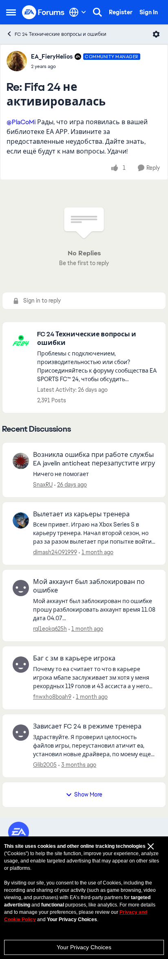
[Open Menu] (156, 34)
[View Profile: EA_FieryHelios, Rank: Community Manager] (17, 61)
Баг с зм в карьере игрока (74, 658)
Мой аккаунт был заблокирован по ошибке (89, 586)
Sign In (148, 12)
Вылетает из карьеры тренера (81, 514)
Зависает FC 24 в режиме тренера (87, 726)
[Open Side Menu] (11, 12)
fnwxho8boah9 (52, 696)
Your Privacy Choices (84, 947)
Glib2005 (45, 764)
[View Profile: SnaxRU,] (21, 461)
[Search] (97, 12)
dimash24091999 (55, 552)
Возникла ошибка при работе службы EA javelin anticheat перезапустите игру (94, 459)
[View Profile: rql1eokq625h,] (21, 588)
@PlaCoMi (21, 122)
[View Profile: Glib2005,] (21, 732)
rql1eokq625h (50, 628)
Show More (88, 794)
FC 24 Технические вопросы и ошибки (60, 34)
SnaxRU (43, 484)
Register (121, 12)
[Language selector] (78, 12)
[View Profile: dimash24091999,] (21, 520)
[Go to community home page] (43, 12)
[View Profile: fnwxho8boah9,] (21, 664)
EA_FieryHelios (52, 56)
